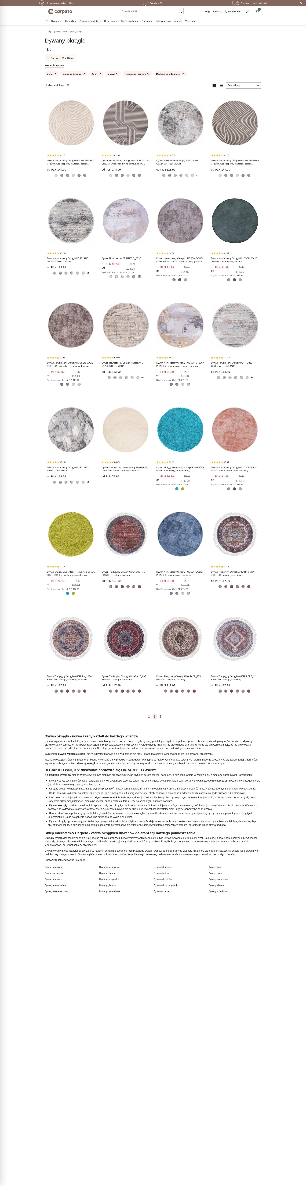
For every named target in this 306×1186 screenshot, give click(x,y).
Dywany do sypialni (109, 879)
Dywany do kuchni (163, 879)
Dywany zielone (216, 885)
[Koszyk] (257, 11)
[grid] (214, 85)
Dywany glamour (107, 885)
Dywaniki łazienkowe (109, 867)
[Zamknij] (301, 3)
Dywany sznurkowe (218, 879)
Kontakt (217, 11)
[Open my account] (248, 12)
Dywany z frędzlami (218, 891)
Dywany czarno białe (109, 891)
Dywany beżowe (162, 873)
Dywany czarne (161, 891)
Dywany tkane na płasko (57, 891)
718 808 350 (234, 11)
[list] (221, 85)
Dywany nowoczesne (55, 885)
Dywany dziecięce (163, 867)
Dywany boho (215, 867)
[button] (180, 11)
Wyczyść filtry (54, 65)
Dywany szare (215, 873)
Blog (207, 11)
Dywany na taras (53, 879)
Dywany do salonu (54, 867)
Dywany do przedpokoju (166, 885)
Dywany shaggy (107, 873)
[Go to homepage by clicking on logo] (60, 11)
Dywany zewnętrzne (55, 873)
